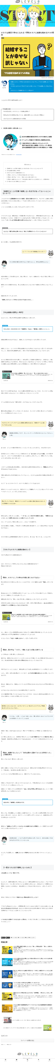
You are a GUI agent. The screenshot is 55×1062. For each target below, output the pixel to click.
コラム (8, 937)
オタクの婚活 (14, 937)
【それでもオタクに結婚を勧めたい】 (16, 172)
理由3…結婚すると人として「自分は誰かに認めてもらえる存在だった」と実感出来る (28, 179)
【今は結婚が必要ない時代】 (14, 170)
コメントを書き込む (27, 1040)
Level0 (3, 937)
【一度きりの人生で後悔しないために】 (16, 181)
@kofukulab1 (18, 154)
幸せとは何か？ (32, 937)
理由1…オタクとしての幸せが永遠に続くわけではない (21, 175)
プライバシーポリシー (27, 1058)
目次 (25, 164)
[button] (51, 487)
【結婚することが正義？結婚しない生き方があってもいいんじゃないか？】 (25, 168)
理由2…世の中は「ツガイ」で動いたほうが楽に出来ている (22, 177)
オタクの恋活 (21, 937)
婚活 (27, 937)
